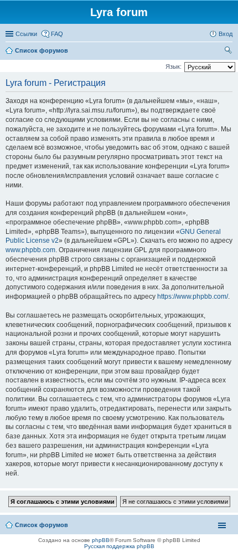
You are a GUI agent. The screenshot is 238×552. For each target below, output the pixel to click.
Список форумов (41, 525)
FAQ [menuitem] (57, 33)
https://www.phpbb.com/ (192, 296)
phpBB (101, 540)
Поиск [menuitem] (229, 51)
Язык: (173, 66)
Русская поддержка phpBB (119, 546)
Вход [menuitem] (225, 33)
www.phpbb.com (30, 250)
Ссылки (26, 33)
